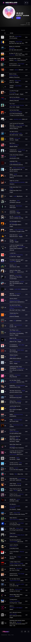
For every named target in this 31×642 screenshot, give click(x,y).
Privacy (9, 634)
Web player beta (4, 634)
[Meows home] (10, 631)
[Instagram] (28, 631)
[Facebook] (22, 631)
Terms (12, 634)
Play (19, 17)
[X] (25, 631)
